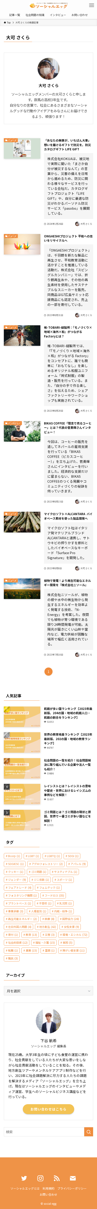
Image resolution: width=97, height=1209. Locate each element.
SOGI (73, 856)
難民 (13, 958)
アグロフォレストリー (47, 864)
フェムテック (49, 887)
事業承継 (15, 911)
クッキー (15, 871)
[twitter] (24, 1178)
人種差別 (38, 911)
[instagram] (40, 1178)
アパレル (78, 864)
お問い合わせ (48, 1194)
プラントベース (19, 903)
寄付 (13, 934)
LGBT (33, 856)
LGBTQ (53, 856)
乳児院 (65, 903)
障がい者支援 (73, 950)
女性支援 (71, 927)
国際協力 (70, 919)
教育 (31, 934)
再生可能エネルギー (22, 919)
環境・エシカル (74, 934)
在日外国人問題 (19, 927)
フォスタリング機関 (22, 895)
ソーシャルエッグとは (25, 1188)
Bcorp (14, 856)
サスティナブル (65, 871)
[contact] (72, 1178)
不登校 (45, 903)
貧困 (67, 942)
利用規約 (48, 1188)
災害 (50, 934)
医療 (49, 919)
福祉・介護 (45, 942)
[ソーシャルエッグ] (48, 5)
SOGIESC (16, 864)
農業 (31, 950)
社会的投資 (18, 942)
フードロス (54, 895)
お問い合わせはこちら (48, 1109)
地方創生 (47, 927)
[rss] (56, 1178)
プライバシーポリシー (72, 1188)
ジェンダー (17, 879)
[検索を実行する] (88, 1131)
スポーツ (64, 879)
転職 (13, 950)
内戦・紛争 (63, 911)
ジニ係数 (41, 879)
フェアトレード (19, 887)
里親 (50, 950)
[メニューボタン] (91, 5)
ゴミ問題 (38, 871)
